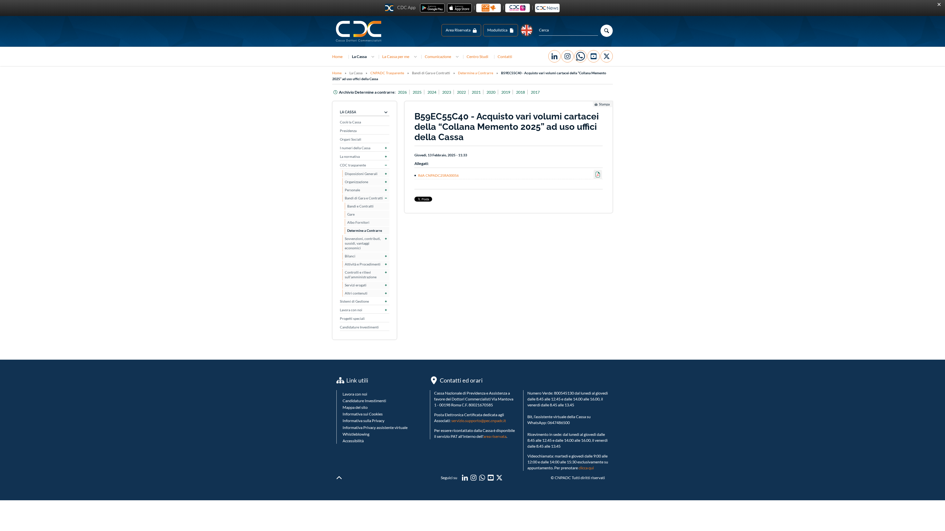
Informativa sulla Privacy (363, 404)
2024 (431, 76)
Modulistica (497, 14)
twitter (499, 462)
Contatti (505, 40)
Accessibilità (353, 424)
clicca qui (586, 451)
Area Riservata (458, 14)
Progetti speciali (352, 302)
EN (526, 14)
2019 (505, 76)
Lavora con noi (351, 294)
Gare (351, 198)
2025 (417, 76)
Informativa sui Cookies (363, 398)
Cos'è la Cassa (350, 106)
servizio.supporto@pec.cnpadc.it (478, 404)
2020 (491, 76)
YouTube (593, 40)
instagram (473, 462)
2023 (446, 76)
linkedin (465, 462)
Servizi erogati (355, 269)
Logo (359, 15)
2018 (520, 76)
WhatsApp (580, 40)
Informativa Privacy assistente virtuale (375, 411)
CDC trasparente (353, 149)
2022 (461, 76)
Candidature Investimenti (359, 311)
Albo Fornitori (358, 206)
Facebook (554, 40)
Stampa (604, 88)
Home (337, 40)
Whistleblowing (356, 417)
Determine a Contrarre (475, 57)
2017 (535, 76)
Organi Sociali (350, 123)
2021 (476, 76)
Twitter (606, 40)
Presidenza (348, 115)
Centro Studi (477, 40)
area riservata (494, 420)
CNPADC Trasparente (387, 57)
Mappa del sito (355, 391)
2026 (402, 76)
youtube (491, 462)
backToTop (339, 462)
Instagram (567, 40)
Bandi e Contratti (360, 190)
